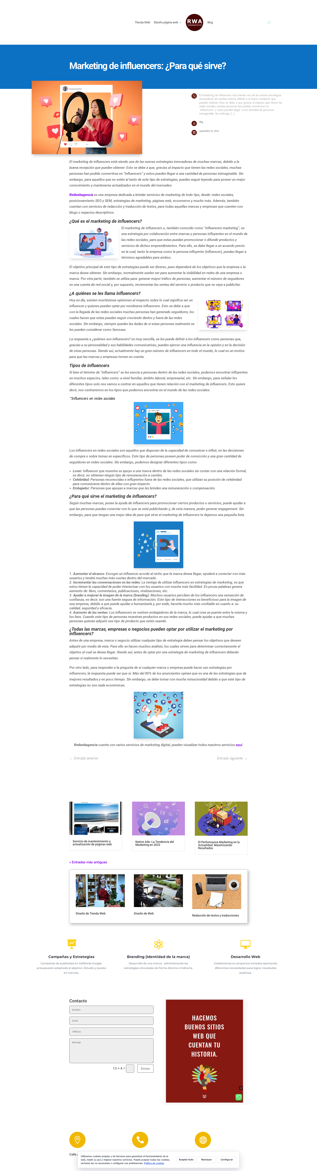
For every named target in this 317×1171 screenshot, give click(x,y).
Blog (210, 22)
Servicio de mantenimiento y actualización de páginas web (92, 843)
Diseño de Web (144, 913)
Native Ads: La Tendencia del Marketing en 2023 (154, 843)
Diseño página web (166, 22)
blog (201, 121)
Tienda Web (142, 22)
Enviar (145, 1069)
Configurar (227, 1159)
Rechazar (206, 1159)
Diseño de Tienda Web (91, 913)
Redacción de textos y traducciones (215, 915)
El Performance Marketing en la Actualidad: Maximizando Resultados (219, 845)
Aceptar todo (186, 1159)
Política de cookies (154, 1163)
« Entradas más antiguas (88, 862)
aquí (239, 745)
